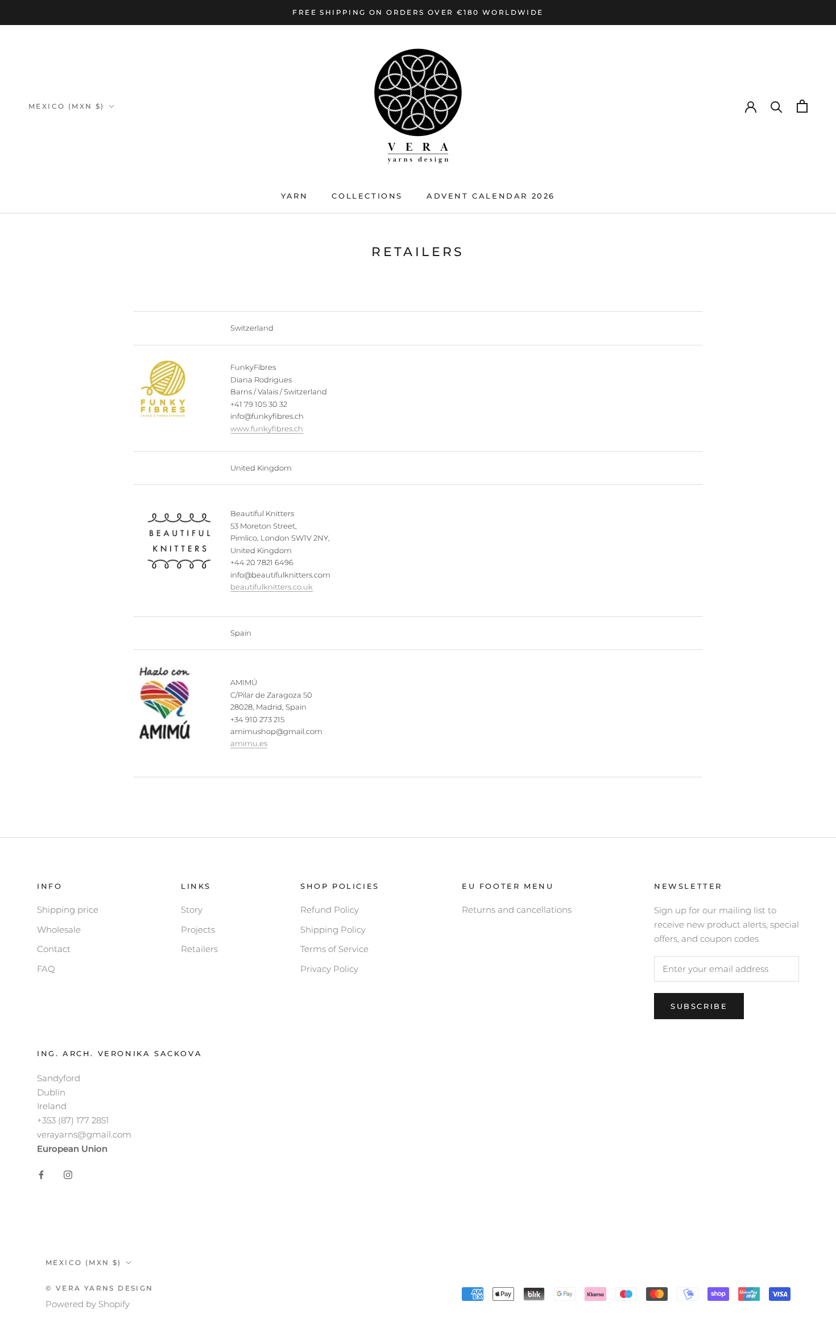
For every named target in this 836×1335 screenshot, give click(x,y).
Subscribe (699, 1006)
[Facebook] (41, 1174)
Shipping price (67, 909)
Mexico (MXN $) (66, 106)
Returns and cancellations (517, 909)
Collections (367, 195)
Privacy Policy (329, 968)
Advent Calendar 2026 (491, 195)
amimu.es (248, 743)
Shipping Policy (333, 929)
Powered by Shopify (87, 1304)
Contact (54, 948)
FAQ (46, 968)
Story (191, 909)
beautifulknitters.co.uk (271, 586)
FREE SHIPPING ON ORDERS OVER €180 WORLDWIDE (417, 12)
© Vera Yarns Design (99, 1288)
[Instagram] (68, 1174)
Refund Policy (329, 909)
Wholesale (59, 929)
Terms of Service (334, 948)
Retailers (199, 948)
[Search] (777, 106)
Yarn (294, 195)
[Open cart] (802, 106)
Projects (198, 929)
